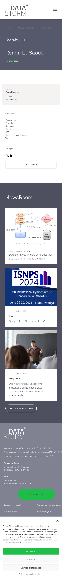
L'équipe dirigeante (26, 28)
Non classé (10, 126)
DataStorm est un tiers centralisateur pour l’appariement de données (30, 256)
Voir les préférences (31, 567)
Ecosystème (10, 120)
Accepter (31, 551)
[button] (57, 520)
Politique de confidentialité (29, 574)
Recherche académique (16, 135)
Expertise (9, 123)
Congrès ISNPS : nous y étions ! (27, 321)
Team (7, 138)
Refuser (31, 559)
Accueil (8, 28)
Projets (8, 129)
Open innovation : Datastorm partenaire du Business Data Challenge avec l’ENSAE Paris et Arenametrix (27, 389)
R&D (7, 132)
